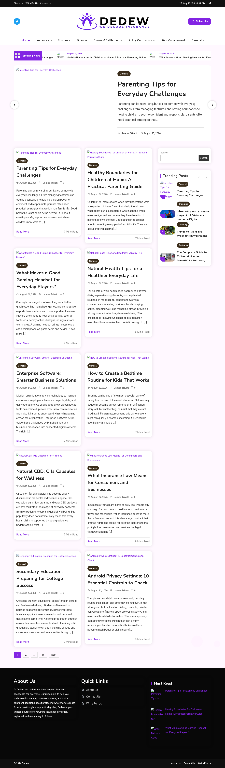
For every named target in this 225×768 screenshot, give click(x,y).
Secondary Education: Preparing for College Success (39, 578)
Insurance (43, 40)
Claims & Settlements (108, 40)
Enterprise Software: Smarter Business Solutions (46, 376)
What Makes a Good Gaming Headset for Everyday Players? (185, 57)
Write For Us (32, 3)
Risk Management (173, 40)
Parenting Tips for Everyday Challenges (151, 89)
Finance (82, 40)
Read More (22, 231)
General (197, 40)
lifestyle (183, 262)
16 (43, 654)
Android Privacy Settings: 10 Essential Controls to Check (118, 579)
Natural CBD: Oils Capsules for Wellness (46, 474)
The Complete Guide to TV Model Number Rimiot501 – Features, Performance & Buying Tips (192, 257)
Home (26, 40)
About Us (18, 3)
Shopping (183, 200)
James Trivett (129, 133)
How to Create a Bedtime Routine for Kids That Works (118, 376)
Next (53, 654)
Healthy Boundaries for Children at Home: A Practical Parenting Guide (99, 57)
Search (164, 152)
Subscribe (202, 21)
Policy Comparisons (142, 40)
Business (64, 40)
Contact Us (46, 3)
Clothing (183, 221)
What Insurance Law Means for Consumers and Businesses (117, 483)
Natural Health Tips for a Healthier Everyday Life (114, 272)
